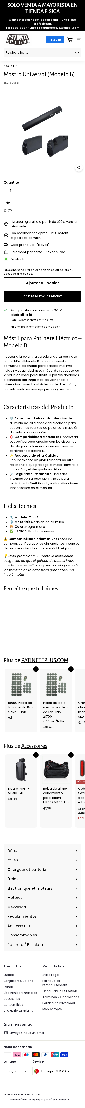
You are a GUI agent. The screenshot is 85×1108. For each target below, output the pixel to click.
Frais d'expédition (37, 270)
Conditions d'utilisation (59, 991)
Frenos (8, 987)
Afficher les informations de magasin (35, 327)
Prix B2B (55, 40)
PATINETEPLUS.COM (44, 660)
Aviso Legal (50, 975)
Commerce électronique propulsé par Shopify (36, 1099)
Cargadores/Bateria (18, 981)
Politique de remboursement (54, 983)
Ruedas (9, 975)
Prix (7, 203)
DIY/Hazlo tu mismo (18, 1011)
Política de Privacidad (58, 1003)
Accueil (9, 66)
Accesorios (12, 999)
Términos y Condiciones (60, 997)
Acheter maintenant (42, 296)
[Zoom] (79, 168)
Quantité (11, 182)
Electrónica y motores (20, 993)
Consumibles (13, 1005)
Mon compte (52, 1009)
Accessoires (34, 746)
